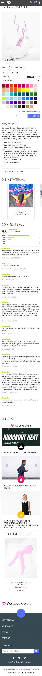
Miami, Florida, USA (28, 673)
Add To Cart (34, 116)
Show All (30, 76)
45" (13, 72)
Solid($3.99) (6, 76)
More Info (21, 590)
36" (8, 72)
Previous (3, 201)
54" (17, 72)
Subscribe (7, 646)
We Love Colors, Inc (18, 669)
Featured (20, 171)
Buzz (14, 171)
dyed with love (12, 673)
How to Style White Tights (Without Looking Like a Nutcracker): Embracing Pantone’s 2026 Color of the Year (21, 524)
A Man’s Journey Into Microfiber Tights (20, 487)
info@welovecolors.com (19, 662)
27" (4, 72)
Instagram (7, 171)
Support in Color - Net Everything (20, 453)
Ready (36, 76)
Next (39, 201)
